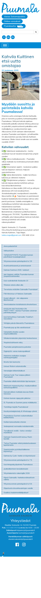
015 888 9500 (12, 527)
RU (13, 37)
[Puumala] (20, 8)
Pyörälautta (10, 26)
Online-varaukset (12, 21)
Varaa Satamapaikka (14, 16)
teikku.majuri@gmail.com (11, 235)
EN (8, 37)
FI (4, 37)
